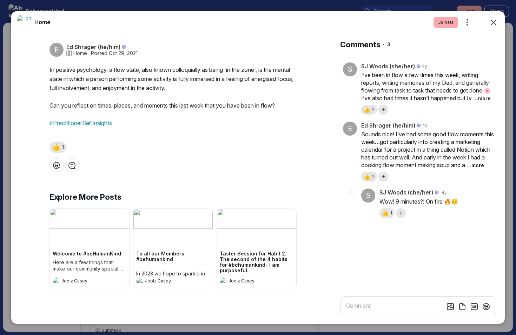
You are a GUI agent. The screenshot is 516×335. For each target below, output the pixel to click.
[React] (56, 165)
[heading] (82, 281)
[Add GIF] (474, 306)
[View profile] (56, 281)
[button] (57, 147)
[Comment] (72, 165)
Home (80, 53)
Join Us (446, 22)
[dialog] (258, 167)
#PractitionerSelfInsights (80, 123)
